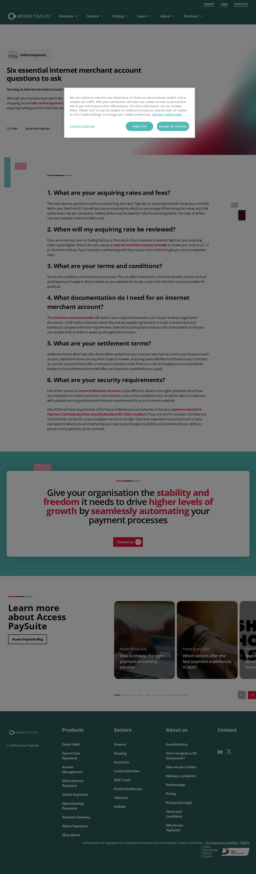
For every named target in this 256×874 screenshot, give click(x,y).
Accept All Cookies (173, 126)
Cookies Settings (82, 126)
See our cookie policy (167, 114)
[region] (129, 112)
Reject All (139, 126)
